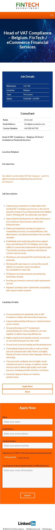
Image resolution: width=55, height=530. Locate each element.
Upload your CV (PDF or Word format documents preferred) (26, 453)
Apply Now (27, 386)
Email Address (8, 429)
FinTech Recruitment (16, 529)
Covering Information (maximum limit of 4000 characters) (25, 466)
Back (27, 391)
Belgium (26, 90)
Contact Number (9, 441)
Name (5, 417)
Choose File (10, 457)
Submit (27, 495)
